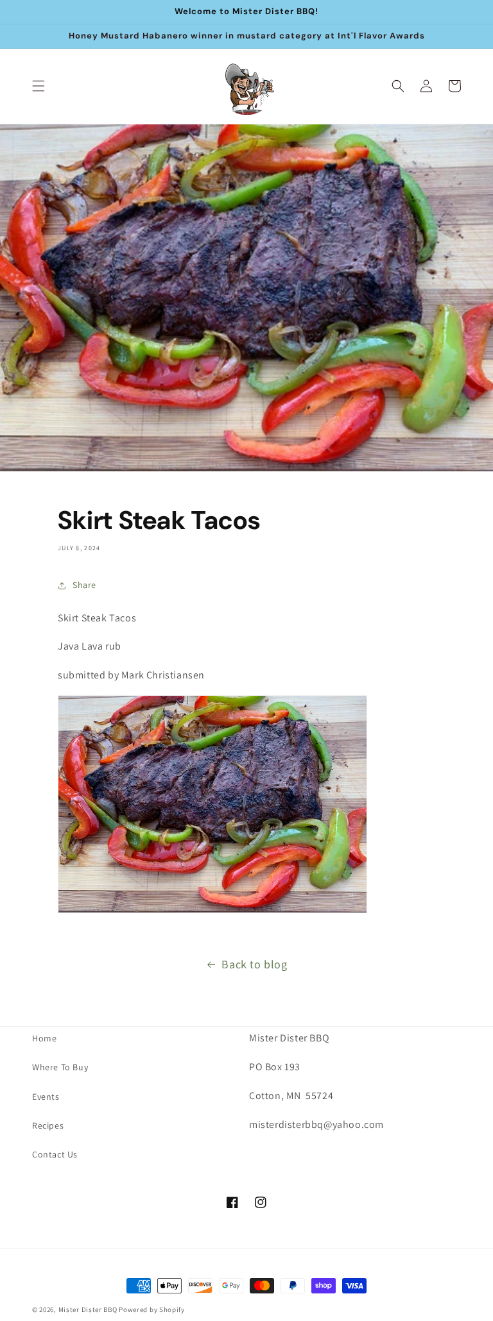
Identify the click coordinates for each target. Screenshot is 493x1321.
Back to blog (254, 964)
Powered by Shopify (152, 1309)
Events (46, 1096)
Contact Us (55, 1154)
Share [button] (84, 585)
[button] (38, 86)
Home (44, 1038)
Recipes (48, 1125)
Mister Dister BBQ (87, 1309)
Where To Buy (60, 1067)
